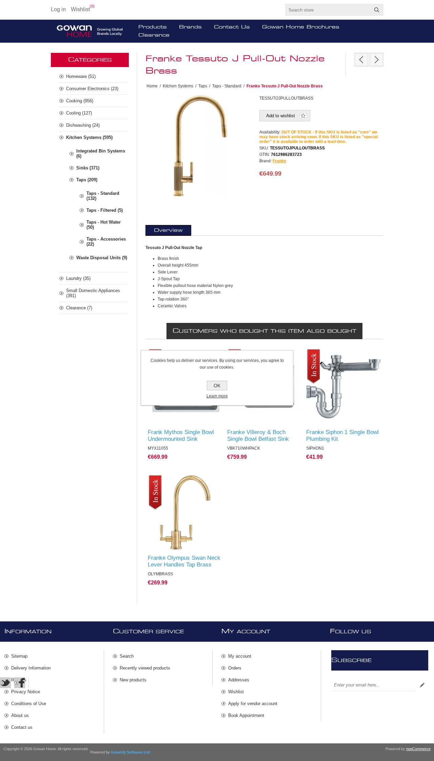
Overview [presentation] (168, 230)
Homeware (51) (81, 76)
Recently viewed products (145, 668)
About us (20, 715)
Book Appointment (246, 715)
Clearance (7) (79, 307)
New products (133, 679)
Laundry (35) (78, 278)
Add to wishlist (280, 115)
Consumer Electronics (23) (92, 88)
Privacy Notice (25, 691)
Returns (18, 679)
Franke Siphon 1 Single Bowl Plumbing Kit (342, 435)
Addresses (238, 679)
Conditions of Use (28, 703)
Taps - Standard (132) (102, 196)
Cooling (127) (79, 113)
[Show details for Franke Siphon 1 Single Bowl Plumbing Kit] (343, 387)
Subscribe (422, 685)
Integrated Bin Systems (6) (100, 153)
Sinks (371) (87, 167)
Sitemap (19, 656)
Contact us (22, 727)
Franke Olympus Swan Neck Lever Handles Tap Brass (184, 561)
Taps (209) (86, 179)
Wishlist (236, 691)
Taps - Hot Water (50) (103, 225)
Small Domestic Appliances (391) (93, 293)
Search (377, 9)
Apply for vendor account (252, 703)
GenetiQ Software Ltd (130, 752)
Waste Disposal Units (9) (101, 257)
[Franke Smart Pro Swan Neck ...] (361, 59)
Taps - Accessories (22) (106, 241)
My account (239, 656)
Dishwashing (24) (83, 125)
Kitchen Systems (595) (89, 137)
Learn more (217, 396)
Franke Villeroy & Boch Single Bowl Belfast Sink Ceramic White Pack (258, 439)
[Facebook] (19, 682)
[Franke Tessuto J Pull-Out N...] (376, 59)
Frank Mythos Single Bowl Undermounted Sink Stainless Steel (181, 439)
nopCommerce (418, 749)
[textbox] (328, 9)
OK (217, 385)
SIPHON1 (319, 355)
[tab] (168, 230)
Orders (234, 668)
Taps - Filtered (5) (104, 210)
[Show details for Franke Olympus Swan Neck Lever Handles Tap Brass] (185, 513)
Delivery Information (31, 668)
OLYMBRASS (164, 481)
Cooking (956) (79, 100)
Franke (279, 161)
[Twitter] (5, 682)
